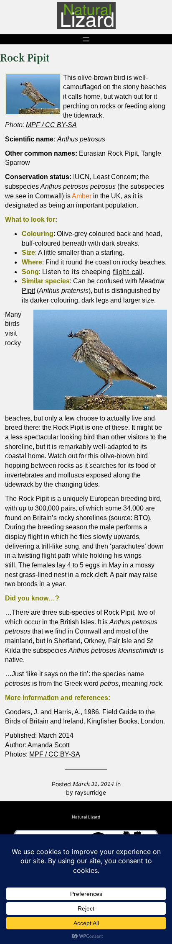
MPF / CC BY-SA (51, 124)
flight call (127, 271)
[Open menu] (86, 39)
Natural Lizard (86, 816)
